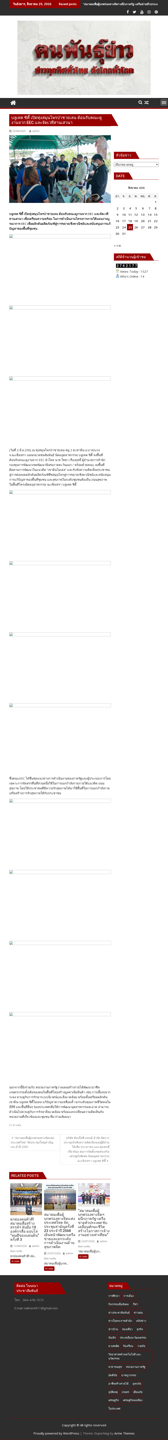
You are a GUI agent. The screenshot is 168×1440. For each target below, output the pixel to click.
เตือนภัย (138, 1392)
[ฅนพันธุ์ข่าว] (13, 102)
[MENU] (164, 102)
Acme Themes (124, 1433)
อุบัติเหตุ (113, 1392)
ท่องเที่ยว (127, 1329)
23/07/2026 (53, 1253)
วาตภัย (141, 1346)
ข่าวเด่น (16, 1125)
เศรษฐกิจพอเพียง (132, 1400)
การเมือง (129, 1296)
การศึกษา (113, 1296)
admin (36, 131)
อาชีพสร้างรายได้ (118, 1383)
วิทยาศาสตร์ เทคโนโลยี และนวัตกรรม (124, 1356)
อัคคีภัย (112, 1375)
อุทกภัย (137, 1383)
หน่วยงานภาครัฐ (135, 1367)
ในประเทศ (114, 1408)
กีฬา (135, 1304)
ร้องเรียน (128, 1346)
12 (136, 215)
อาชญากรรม (128, 1375)
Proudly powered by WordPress (56, 1433)
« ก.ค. (117, 245)
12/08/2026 (20, 1246)
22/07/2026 (87, 1241)
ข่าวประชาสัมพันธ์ (119, 1312)
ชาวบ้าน (113, 1329)
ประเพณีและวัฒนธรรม (133, 1337)
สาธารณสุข (115, 1367)
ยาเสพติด (113, 1346)
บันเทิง (112, 1337)
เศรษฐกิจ (113, 1400)
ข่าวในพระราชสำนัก (120, 1321)
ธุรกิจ (140, 1329)
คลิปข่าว (141, 1321)
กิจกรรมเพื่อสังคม (118, 1304)
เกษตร (125, 1392)
